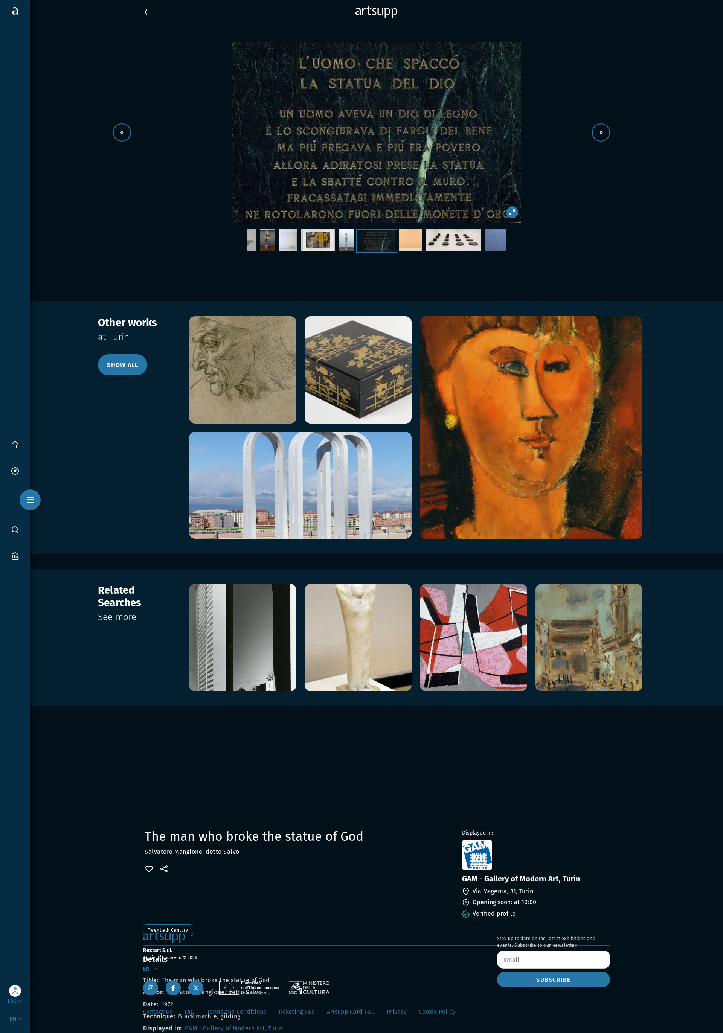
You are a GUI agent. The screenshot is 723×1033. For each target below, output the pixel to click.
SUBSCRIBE (553, 979)
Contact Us (157, 1011)
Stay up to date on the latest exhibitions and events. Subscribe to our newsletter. (546, 942)
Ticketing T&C (296, 1011)
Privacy (397, 1011)
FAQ (190, 1011)
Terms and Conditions (236, 1011)
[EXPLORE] (15, 470)
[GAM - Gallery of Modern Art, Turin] (535, 855)
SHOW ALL (122, 365)
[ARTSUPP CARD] (15, 555)
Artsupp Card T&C (351, 1011)
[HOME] (15, 444)
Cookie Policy (437, 1011)
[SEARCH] (15, 529)
